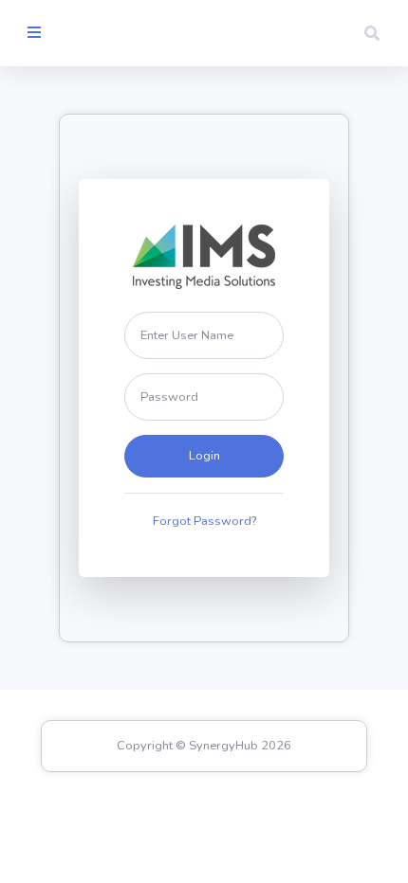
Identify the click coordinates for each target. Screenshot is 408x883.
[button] (372, 33)
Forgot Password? (204, 521)
